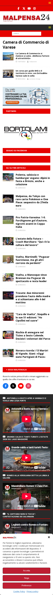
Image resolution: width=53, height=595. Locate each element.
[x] (23, 8)
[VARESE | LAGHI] (8, 56)
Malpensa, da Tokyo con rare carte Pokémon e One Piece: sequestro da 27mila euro (32, 200)
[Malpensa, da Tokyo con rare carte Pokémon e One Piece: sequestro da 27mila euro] (8, 199)
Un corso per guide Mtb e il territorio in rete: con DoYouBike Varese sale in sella (31, 73)
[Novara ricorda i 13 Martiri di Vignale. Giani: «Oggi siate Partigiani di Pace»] (8, 353)
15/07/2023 (21, 62)
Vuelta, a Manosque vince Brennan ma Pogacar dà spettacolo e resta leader (31, 278)
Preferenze (26, 585)
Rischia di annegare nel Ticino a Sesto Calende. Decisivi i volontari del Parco (33, 335)
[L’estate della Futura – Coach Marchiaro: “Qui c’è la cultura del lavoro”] (8, 241)
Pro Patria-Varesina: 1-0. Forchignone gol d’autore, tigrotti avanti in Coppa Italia (31, 222)
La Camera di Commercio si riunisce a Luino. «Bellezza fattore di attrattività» (32, 56)
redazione (33, 62)
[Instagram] (34, 8)
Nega (26, 578)
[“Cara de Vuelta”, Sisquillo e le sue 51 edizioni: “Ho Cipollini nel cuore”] (8, 317)
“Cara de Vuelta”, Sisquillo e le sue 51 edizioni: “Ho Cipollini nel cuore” (32, 317)
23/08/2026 (21, 230)
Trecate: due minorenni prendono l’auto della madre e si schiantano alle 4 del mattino (33, 297)
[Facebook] (18, 8)
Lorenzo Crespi (34, 79)
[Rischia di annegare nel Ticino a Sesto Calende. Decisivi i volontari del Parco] (8, 335)
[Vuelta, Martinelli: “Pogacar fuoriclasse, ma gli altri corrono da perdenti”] (8, 259)
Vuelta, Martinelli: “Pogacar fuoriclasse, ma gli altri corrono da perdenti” (32, 260)
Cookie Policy (19, 591)
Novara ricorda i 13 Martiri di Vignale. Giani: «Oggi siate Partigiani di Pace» (32, 353)
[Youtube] (29, 8)
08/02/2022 (21, 79)
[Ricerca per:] (26, 33)
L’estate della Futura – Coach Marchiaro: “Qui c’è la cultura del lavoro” (33, 242)
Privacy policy (32, 591)
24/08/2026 (21, 188)
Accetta (26, 570)
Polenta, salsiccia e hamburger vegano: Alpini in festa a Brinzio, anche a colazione (33, 179)
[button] (49, 537)
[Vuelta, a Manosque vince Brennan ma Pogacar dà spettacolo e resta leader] (8, 277)
